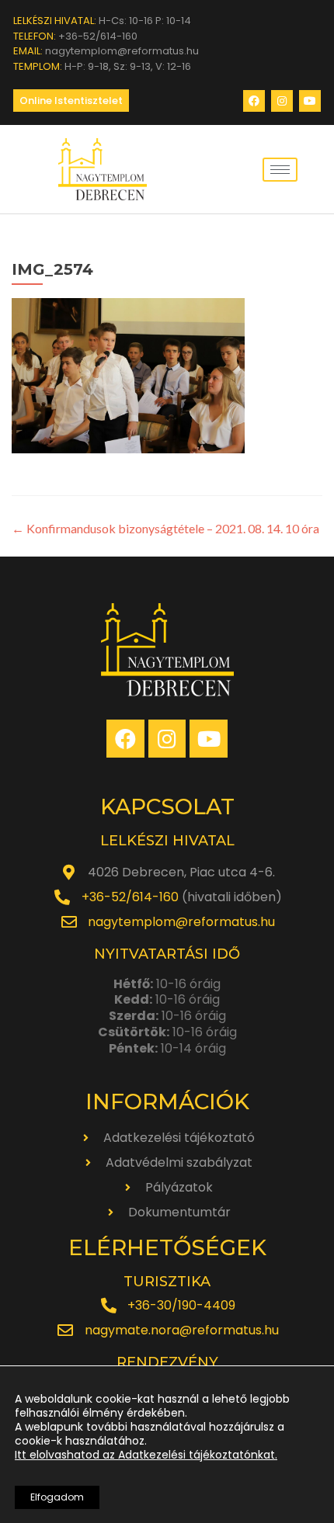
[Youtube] (310, 101)
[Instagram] (282, 101)
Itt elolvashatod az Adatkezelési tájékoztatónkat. (146, 1454)
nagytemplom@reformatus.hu (181, 922)
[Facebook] (254, 101)
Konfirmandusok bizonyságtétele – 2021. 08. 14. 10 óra (165, 528)
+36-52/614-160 (130, 897)
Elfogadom (57, 1497)
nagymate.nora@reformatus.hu (182, 1330)
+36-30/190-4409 (181, 1305)
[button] (71, 100)
